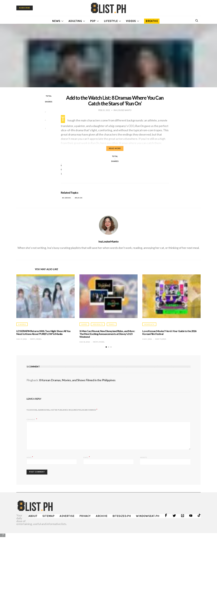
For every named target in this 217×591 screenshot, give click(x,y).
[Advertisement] (108, 560)
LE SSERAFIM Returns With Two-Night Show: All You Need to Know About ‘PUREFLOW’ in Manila (43, 332)
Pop (93, 21)
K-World (22, 324)
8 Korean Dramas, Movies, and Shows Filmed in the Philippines (77, 380)
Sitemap (48, 516)
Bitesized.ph (121, 516)
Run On (79, 198)
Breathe (152, 21)
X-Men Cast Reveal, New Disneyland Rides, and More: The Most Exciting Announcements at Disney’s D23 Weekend (107, 333)
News (56, 21)
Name (30, 456)
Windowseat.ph (147, 516)
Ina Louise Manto (108, 241)
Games (84, 324)
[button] (106, 347)
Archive (101, 516)
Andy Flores (160, 339)
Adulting (75, 21)
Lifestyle (111, 21)
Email (86, 456)
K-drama (67, 198)
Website (143, 457)
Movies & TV (98, 324)
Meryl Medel (36, 339)
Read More (115, 148)
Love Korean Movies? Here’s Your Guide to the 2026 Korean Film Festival (169, 332)
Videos (131, 21)
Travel (112, 324)
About (32, 516)
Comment (31, 419)
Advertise (67, 516)
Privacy (85, 516)
